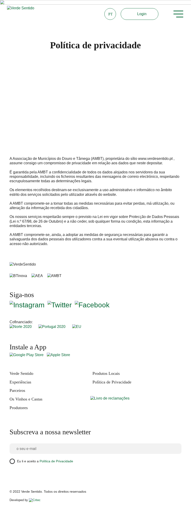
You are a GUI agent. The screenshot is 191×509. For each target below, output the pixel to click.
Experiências (20, 382)
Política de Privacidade (111, 382)
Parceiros (17, 390)
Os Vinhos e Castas (26, 399)
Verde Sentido (21, 373)
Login (142, 14)
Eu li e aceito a (45, 461)
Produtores (19, 407)
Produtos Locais (106, 373)
